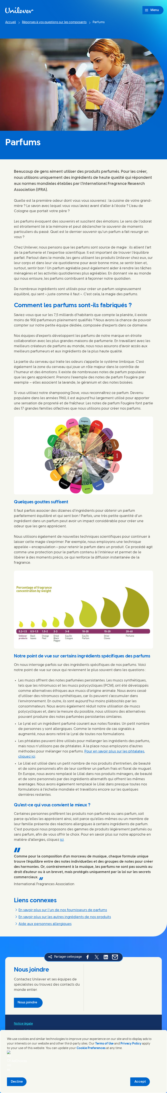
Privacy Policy (130, 1043)
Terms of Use (104, 1043)
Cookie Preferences (91, 1048)
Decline (17, 1081)
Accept (140, 1081)
